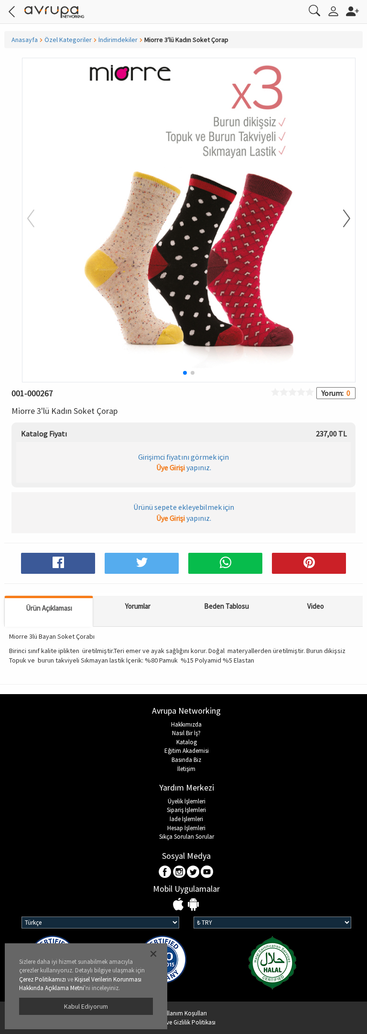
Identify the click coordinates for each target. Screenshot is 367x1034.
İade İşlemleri (186, 819)
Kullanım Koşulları (183, 1013)
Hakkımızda (186, 724)
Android (193, 905)
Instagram (179, 872)
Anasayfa (24, 39)
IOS (179, 905)
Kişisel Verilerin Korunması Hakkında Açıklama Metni (80, 983)
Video (315, 606)
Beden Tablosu (226, 606)
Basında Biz (186, 760)
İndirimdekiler (118, 39)
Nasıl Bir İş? (186, 733)
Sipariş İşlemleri (186, 810)
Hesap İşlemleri (186, 828)
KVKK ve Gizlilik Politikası (183, 1022)
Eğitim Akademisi (186, 751)
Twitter (193, 872)
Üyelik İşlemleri (186, 801)
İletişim (186, 769)
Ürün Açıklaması (49, 607)
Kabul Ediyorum (86, 1006)
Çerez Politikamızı (42, 979)
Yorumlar (138, 606)
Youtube (207, 872)
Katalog (186, 742)
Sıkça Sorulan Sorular (186, 837)
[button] (340, 219)
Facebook (166, 872)
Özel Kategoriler (68, 39)
